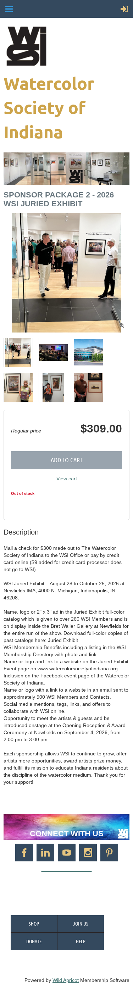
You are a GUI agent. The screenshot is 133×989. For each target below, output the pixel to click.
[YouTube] (67, 852)
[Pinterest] (109, 852)
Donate (33, 941)
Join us (80, 923)
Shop (34, 923)
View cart (66, 478)
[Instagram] (88, 852)
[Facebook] (24, 852)
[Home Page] (66, 46)
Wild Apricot (65, 980)
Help (80, 941)
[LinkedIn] (45, 852)
